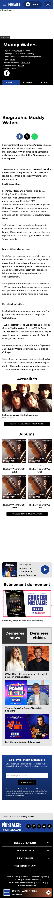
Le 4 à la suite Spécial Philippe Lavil (22, 741)
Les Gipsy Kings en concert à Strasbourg (22, 620)
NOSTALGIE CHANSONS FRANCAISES (26, 570)
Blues (21, 66)
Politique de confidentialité (20, 882)
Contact (24, 876)
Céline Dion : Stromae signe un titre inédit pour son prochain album (26, 675)
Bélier (12, 59)
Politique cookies (31, 879)
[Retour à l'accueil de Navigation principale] (14, 4)
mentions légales (39, 793)
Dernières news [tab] (14, 635)
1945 (20, 50)
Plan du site (12, 876)
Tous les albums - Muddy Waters (27, 514)
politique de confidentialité (15, 795)
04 (16, 50)
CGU (17, 879)
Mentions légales (39, 876)
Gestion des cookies (27, 885)
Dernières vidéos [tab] (39, 635)
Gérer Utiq (41, 882)
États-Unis (25, 62)
